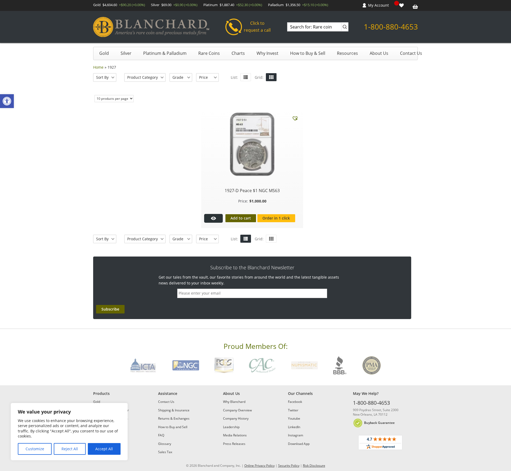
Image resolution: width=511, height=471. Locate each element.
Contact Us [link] (411, 53)
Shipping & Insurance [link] (173, 410)
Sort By (102, 77)
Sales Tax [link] (165, 452)
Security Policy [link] (288, 465)
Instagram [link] (295, 435)
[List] (245, 77)
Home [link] (98, 67)
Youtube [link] (294, 418)
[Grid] (271, 77)
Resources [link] (347, 53)
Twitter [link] (293, 410)
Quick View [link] (213, 218)
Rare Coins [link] (209, 53)
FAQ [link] (161, 435)
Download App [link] (299, 443)
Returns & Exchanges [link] (173, 418)
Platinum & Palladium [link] (165, 53)
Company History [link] (236, 418)
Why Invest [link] (267, 53)
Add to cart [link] (240, 218)
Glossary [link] (164, 443)
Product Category (142, 77)
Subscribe (110, 309)
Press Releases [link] (234, 443)
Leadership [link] (231, 427)
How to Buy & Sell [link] (307, 53)
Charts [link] (238, 53)
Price (203, 77)
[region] (69, 431)
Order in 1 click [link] (276, 218)
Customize (35, 448)
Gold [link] (104, 53)
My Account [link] (378, 5)
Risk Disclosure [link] (314, 465)
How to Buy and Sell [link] (172, 427)
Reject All (69, 448)
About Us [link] (379, 53)
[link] (7, 101)
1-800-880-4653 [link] (391, 27)
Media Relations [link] (235, 435)
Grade (177, 77)
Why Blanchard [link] (234, 401)
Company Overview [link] (237, 410)
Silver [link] (126, 53)
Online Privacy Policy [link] (259, 465)
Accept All (104, 448)
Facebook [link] (295, 401)
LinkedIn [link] (294, 427)
